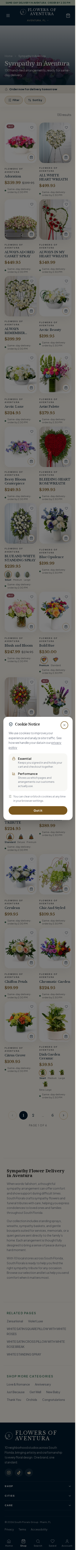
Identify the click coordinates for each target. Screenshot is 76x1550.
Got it (38, 810)
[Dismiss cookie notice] (64, 725)
